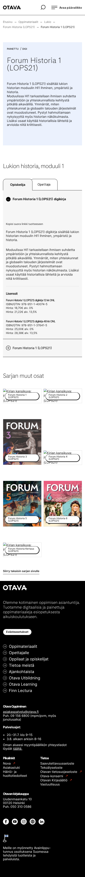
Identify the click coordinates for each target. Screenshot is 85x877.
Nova (7, 763)
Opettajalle (19, 652)
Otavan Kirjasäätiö (54, 780)
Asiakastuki (11, 767)
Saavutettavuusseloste (57, 763)
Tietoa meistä (21, 665)
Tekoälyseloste (51, 767)
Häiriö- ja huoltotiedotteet (15, 773)
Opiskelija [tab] (17, 185)
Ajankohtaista (21, 671)
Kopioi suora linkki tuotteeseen (24, 224)
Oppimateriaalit (23, 646)
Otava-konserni (52, 776)
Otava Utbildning (24, 678)
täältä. (17, 749)
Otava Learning (23, 684)
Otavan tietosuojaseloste (59, 772)
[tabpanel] (42, 273)
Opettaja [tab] (44, 184)
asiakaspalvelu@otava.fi (21, 712)
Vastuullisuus (50, 784)
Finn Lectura (20, 690)
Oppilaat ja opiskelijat (28, 659)
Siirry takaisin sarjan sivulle (21, 571)
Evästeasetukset (17, 632)
